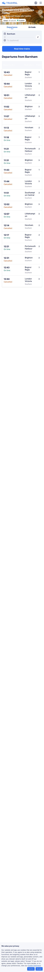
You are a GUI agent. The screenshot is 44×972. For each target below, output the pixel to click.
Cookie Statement (34, 965)
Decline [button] (30, 969)
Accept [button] (39, 969)
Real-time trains (22, 49)
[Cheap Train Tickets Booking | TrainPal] (9, 3)
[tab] (12, 27)
